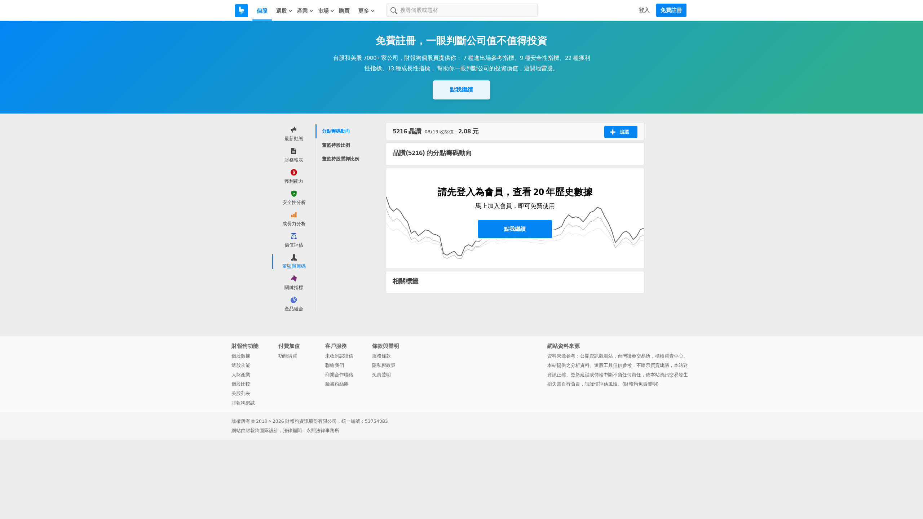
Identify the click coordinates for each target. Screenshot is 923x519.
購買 (344, 11)
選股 (281, 11)
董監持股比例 (336, 145)
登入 (644, 10)
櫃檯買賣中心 (669, 356)
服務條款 (381, 356)
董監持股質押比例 (340, 158)
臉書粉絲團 (337, 384)
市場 (323, 11)
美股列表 (240, 393)
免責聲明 (381, 374)
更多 (363, 11)
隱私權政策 (384, 365)
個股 (262, 11)
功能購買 (287, 356)
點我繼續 (461, 89)
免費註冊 (671, 10)
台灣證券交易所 (634, 356)
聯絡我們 (334, 365)
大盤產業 (240, 374)
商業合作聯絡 (339, 374)
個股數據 (240, 356)
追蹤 (624, 131)
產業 (302, 11)
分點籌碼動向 (336, 131)
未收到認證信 (339, 356)
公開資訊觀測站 (596, 356)
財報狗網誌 (243, 402)
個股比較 (240, 384)
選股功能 (240, 365)
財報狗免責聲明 (640, 384)
